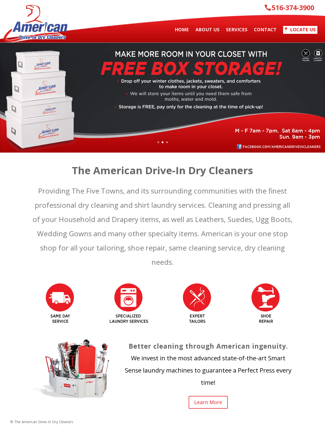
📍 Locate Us (299, 29)
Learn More (208, 402)
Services (236, 30)
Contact (265, 30)
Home (182, 30)
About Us (207, 30)
